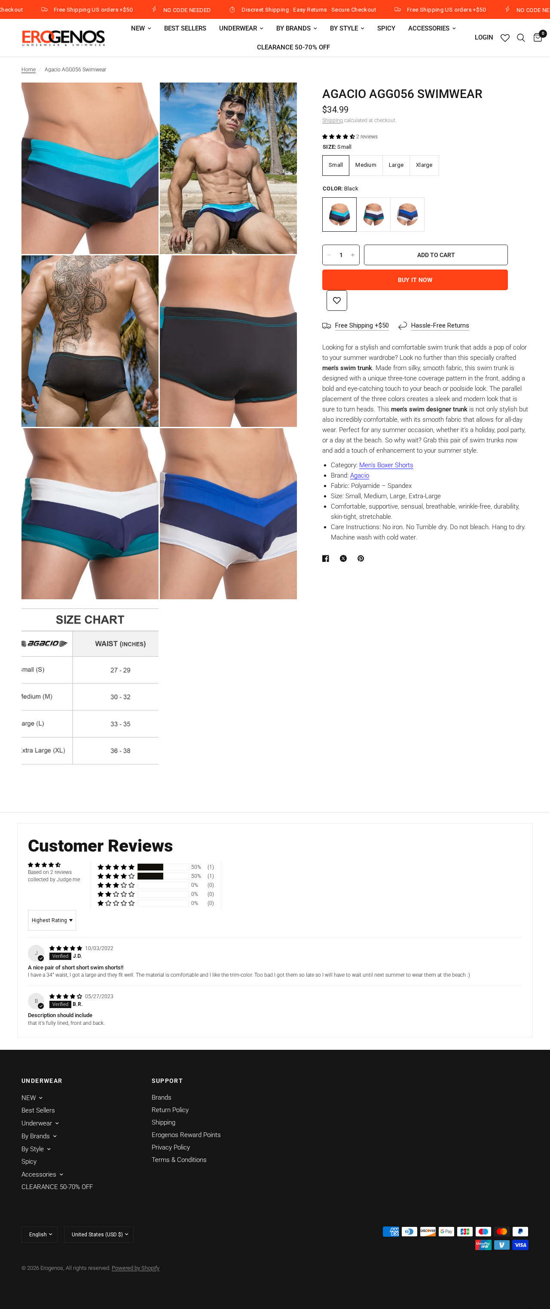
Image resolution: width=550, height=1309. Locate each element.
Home (28, 70)
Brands (161, 1097)
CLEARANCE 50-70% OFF (293, 47)
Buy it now (415, 279)
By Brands (293, 28)
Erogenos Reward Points (186, 1135)
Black (339, 214)
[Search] (521, 38)
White (407, 214)
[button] (339, 137)
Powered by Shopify (135, 1268)
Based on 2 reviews (50, 872)
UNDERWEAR (42, 1081)
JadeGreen (373, 214)
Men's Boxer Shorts (386, 465)
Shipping (332, 120)
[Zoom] (140, 100)
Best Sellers (185, 28)
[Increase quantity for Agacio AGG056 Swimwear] (352, 255)
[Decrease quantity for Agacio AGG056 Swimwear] (329, 255)
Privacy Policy (171, 1147)
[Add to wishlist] (337, 300)
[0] (535, 38)
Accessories (428, 28)
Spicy (386, 28)
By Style (344, 28)
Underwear (238, 28)
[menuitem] (141, 28)
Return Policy (170, 1110)
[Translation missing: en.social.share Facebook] (327, 558)
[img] (66, 948)
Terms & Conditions (179, 1160)
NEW (138, 28)
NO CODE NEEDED (158, 10)
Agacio (359, 475)
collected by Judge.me (54, 880)
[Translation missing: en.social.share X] (345, 558)
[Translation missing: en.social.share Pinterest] (363, 558)
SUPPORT (167, 1081)
